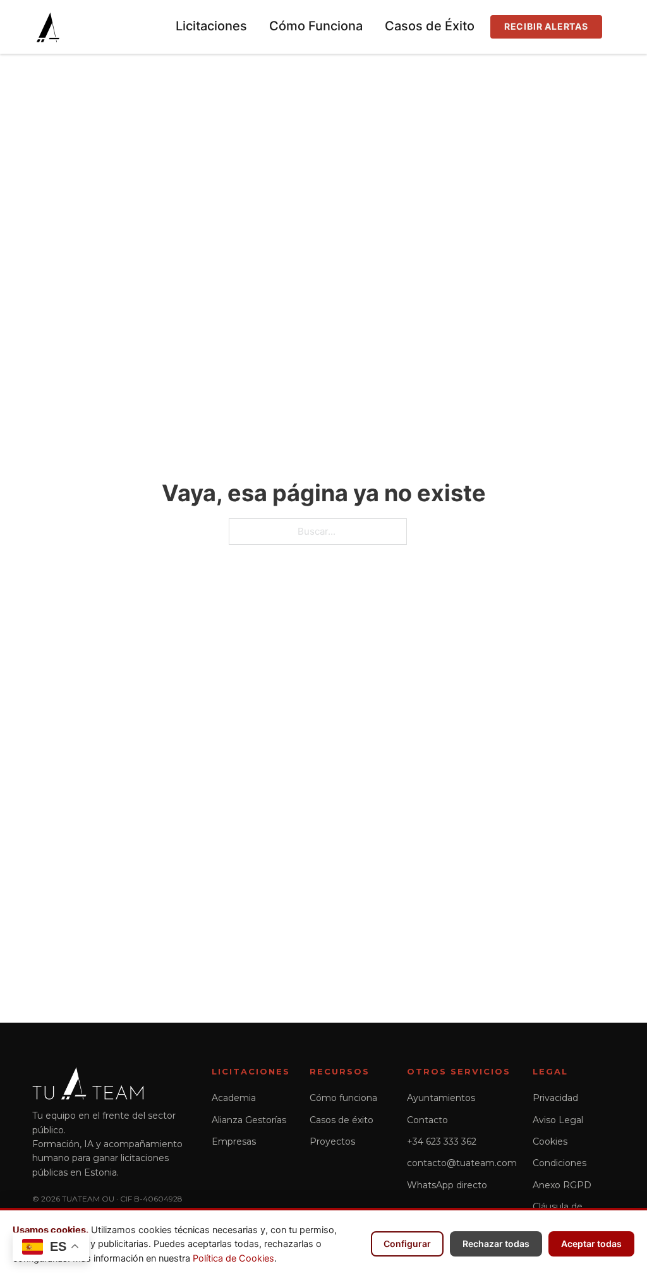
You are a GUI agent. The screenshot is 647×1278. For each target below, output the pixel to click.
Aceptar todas (591, 1243)
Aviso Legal (558, 1120)
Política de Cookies (233, 1258)
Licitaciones (211, 25)
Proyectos (332, 1141)
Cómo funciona (343, 1098)
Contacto (427, 1120)
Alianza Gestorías (249, 1120)
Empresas (234, 1141)
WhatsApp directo (447, 1185)
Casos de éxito (341, 1120)
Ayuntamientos (441, 1098)
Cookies (550, 1141)
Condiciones (559, 1163)
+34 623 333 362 (441, 1141)
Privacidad (555, 1098)
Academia (234, 1098)
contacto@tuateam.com (462, 1163)
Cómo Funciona (316, 25)
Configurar (407, 1243)
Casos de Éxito (430, 25)
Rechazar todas (496, 1243)
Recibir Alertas (546, 26)
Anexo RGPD (562, 1185)
